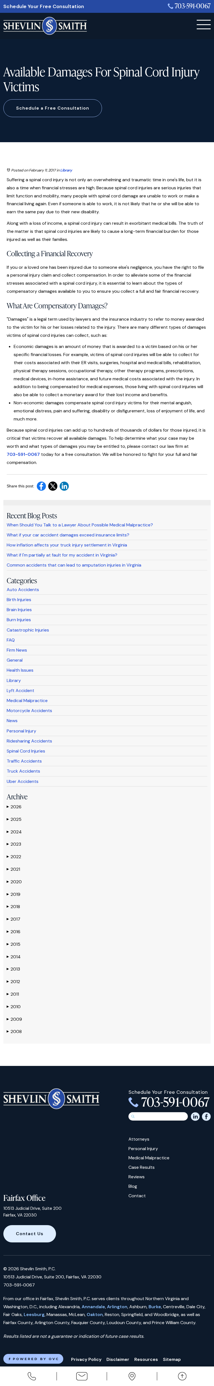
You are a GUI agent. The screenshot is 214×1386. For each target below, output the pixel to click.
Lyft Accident (20, 690)
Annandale (93, 1307)
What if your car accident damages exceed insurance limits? (68, 535)
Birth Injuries (19, 600)
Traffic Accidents (24, 761)
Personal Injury (21, 731)
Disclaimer (117, 1359)
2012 (13, 982)
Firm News (17, 650)
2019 (13, 894)
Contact (137, 1196)
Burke (155, 1307)
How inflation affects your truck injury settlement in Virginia (67, 545)
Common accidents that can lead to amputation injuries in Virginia (74, 565)
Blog (132, 1186)
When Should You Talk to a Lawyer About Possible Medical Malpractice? (80, 525)
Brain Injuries (19, 610)
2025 (14, 819)
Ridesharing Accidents (29, 741)
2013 (13, 969)
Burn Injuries (19, 620)
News (12, 721)
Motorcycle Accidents (29, 710)
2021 (13, 869)
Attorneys (138, 1139)
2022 (14, 857)
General (15, 660)
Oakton (95, 1314)
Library (66, 170)
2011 (13, 994)
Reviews (136, 1177)
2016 (13, 932)
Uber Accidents (22, 781)
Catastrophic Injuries (28, 630)
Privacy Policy (86, 1359)
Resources (146, 1359)
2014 (14, 957)
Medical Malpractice (27, 700)
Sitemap (172, 1359)
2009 (14, 1019)
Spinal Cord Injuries (26, 751)
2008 (14, 1031)
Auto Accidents (23, 589)
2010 (14, 1007)
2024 (14, 832)
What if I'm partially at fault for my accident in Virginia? (62, 555)
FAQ (11, 640)
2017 (13, 919)
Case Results (141, 1167)
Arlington (117, 1307)
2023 (14, 844)
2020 (14, 882)
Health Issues (20, 670)
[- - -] (204, 24)
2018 (13, 907)
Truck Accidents (23, 771)
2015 (13, 944)
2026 (14, 807)
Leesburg (34, 1314)
